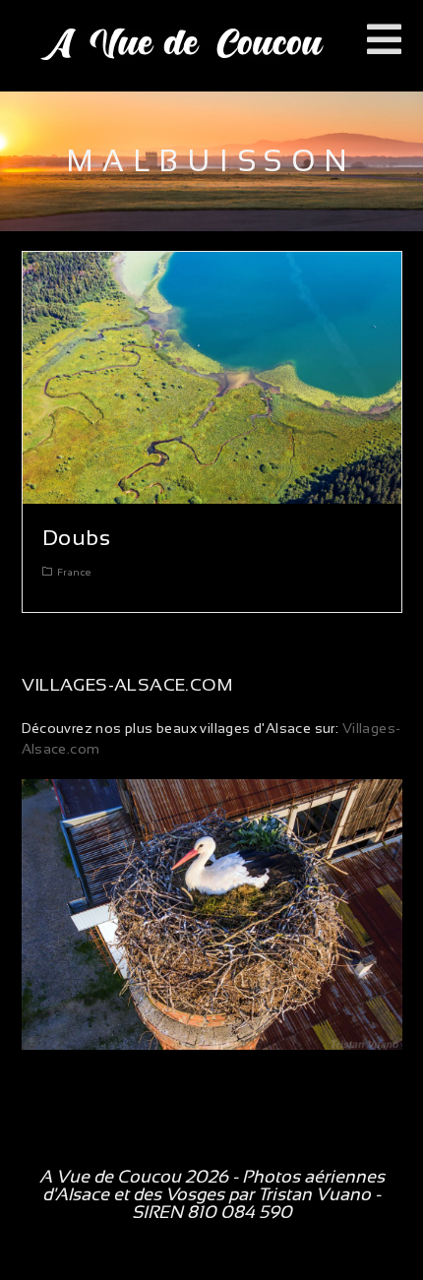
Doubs (76, 537)
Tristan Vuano (314, 1194)
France (74, 572)
